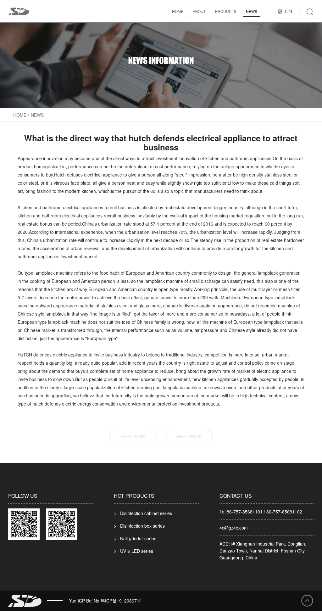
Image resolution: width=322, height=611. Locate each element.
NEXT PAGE (189, 436)
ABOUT (199, 11)
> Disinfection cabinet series (143, 513)
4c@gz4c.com (233, 527)
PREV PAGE (132, 436)
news (251, 11)
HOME (177, 11)
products (225, 11)
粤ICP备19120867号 (121, 600)
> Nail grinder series (135, 538)
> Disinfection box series (139, 526)
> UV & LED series (133, 551)
